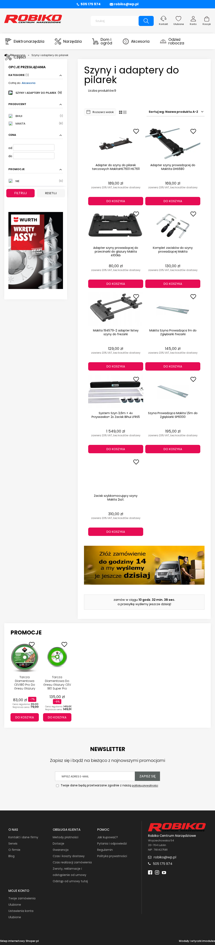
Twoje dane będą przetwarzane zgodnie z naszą (109, 785)
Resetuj (51, 193)
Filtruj (20, 193)
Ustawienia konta (20, 911)
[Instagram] (157, 873)
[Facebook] (150, 873)
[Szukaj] (146, 21)
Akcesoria (28, 83)
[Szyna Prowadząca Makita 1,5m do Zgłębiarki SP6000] (172, 391)
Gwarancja (60, 850)
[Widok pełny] (125, 112)
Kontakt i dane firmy (23, 837)
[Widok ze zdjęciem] (120, 112)
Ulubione (178, 24)
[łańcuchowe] (35, 250)
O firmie (14, 850)
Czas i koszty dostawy (69, 856)
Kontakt (163, 24)
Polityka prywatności (112, 856)
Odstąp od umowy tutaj (70, 881)
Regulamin (105, 850)
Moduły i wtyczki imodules (197, 941)
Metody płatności (65, 837)
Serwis (12, 843)
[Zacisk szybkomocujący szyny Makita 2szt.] (115, 474)
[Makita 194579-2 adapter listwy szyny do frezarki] (115, 309)
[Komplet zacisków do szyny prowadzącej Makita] (172, 226)
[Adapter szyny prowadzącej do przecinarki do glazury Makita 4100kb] (115, 226)
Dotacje (58, 843)
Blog (11, 856)
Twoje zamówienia (21, 898)
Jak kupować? (107, 837)
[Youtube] (164, 873)
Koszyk (207, 24)
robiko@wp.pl (126, 4)
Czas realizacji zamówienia (72, 862)
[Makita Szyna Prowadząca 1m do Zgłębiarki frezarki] (172, 309)
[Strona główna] (33, 18)
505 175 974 (91, 4)
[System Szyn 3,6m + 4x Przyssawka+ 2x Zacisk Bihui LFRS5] (115, 391)
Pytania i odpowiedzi (112, 843)
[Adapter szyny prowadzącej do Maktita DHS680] (172, 143)
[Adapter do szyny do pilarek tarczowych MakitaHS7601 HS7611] (115, 143)
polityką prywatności (145, 785)
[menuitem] (25, 41)
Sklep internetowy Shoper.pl (19, 941)
